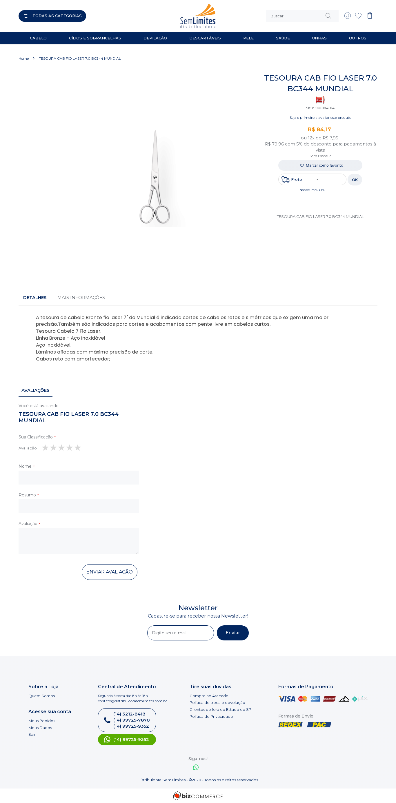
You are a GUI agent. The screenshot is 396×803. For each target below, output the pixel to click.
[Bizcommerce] (198, 795)
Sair (32, 734)
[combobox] (302, 16)
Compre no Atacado (209, 695)
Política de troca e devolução (217, 702)
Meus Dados (40, 727)
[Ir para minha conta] (347, 17)
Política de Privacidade (211, 716)
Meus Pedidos (41, 720)
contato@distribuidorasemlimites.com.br (132, 701)
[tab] (35, 297)
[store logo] (144, 16)
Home (24, 58)
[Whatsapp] (196, 768)
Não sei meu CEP (312, 190)
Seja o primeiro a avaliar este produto (320, 117)
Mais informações (81, 297)
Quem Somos (41, 695)
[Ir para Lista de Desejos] (358, 17)
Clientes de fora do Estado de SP (220, 709)
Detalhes (35, 297)
